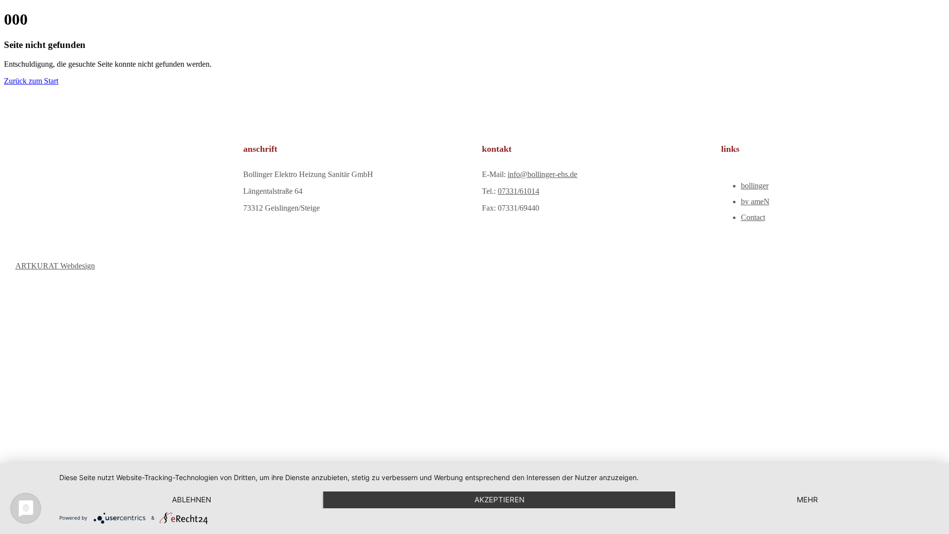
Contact (753, 217)
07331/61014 (518, 191)
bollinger (755, 185)
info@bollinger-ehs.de (542, 174)
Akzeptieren (499, 499)
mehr (807, 499)
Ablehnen (191, 499)
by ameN (755, 201)
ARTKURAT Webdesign (55, 266)
